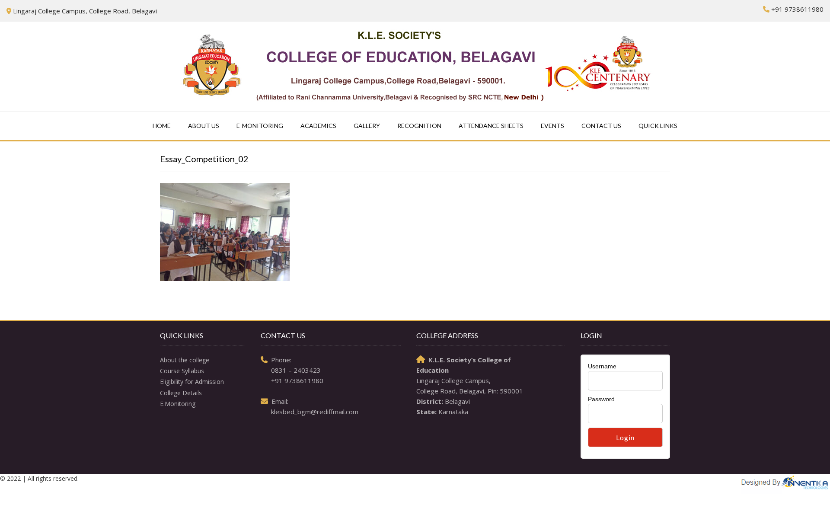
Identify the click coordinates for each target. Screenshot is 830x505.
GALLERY (367, 125)
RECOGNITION (419, 125)
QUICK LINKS (657, 125)
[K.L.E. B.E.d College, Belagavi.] (415, 66)
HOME (162, 125)
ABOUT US (203, 125)
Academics (318, 125)
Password (601, 399)
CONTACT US (601, 125)
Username (602, 366)
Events (552, 125)
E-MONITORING (259, 125)
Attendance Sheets (491, 125)
